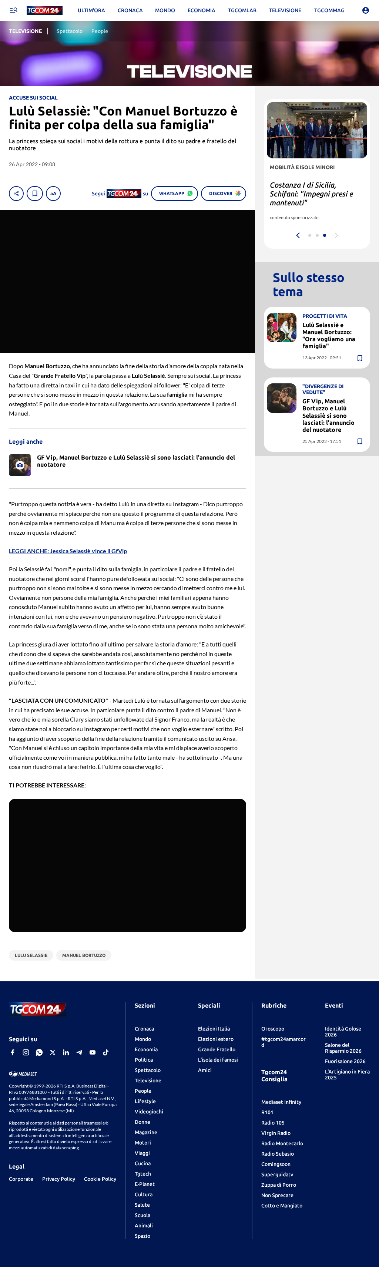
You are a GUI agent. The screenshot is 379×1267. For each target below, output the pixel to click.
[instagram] (26, 1052)
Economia (146, 1049)
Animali (144, 1226)
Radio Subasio (277, 1154)
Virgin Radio (276, 1133)
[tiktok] (106, 1052)
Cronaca (144, 1029)
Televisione (148, 1080)
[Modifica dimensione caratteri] (53, 193)
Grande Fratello (216, 1049)
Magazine (146, 1132)
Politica (144, 1060)
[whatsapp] (39, 1052)
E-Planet (145, 1184)
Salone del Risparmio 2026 (343, 1048)
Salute (142, 1205)
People (143, 1091)
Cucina (143, 1163)
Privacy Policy (58, 1179)
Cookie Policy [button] (100, 1179)
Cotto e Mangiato (281, 1206)
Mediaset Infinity (281, 1102)
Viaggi (142, 1153)
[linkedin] (66, 1052)
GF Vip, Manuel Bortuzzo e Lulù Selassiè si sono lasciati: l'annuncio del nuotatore (328, 415)
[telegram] (79, 1052)
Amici (205, 1070)
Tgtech (143, 1174)
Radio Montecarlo (282, 1143)
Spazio (142, 1236)
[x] (52, 1052)
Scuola (142, 1215)
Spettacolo (148, 1070)
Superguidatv (277, 1174)
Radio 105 (273, 1123)
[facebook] (12, 1052)
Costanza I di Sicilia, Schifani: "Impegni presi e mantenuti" (311, 194)
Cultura (143, 1194)
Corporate (21, 1179)
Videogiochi (149, 1112)
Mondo (143, 1039)
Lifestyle (145, 1101)
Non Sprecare (277, 1195)
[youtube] (92, 1052)
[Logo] (45, 10)
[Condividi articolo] (16, 193)
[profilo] (365, 10)
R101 (267, 1112)
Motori (143, 1143)
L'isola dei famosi (218, 1060)
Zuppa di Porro (278, 1185)
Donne (142, 1122)
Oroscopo (272, 1029)
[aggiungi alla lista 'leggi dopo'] (35, 193)
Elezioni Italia (214, 1029)
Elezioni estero (216, 1039)
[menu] (13, 10)
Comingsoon (276, 1164)
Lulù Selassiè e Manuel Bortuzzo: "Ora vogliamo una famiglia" (328, 336)
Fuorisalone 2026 (345, 1061)
